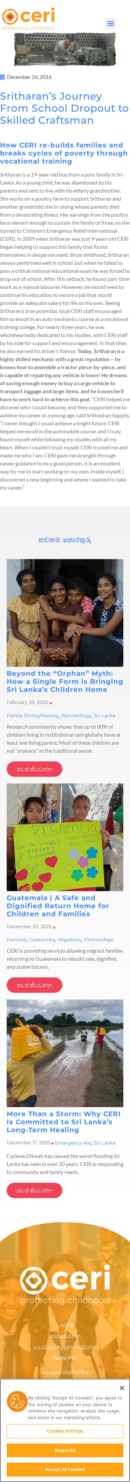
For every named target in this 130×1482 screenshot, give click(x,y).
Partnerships (76, 716)
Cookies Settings (65, 1431)
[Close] (122, 1388)
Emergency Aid (73, 1143)
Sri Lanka (104, 716)
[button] (110, 23)
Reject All (65, 1450)
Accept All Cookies (65, 1469)
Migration (69, 940)
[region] (65, 1430)
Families (16, 940)
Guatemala (42, 940)
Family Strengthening (32, 716)
